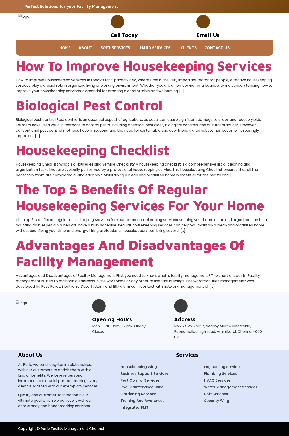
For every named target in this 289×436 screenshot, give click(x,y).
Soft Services (115, 47)
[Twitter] (255, 6)
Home (65, 47)
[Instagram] (267, 6)
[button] (116, 48)
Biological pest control (89, 105)
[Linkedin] (267, 429)
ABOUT (86, 47)
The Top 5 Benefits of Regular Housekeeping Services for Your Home (140, 197)
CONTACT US (217, 47)
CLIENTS (189, 47)
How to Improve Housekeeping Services (143, 66)
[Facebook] (244, 6)
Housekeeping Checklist (92, 150)
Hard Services (155, 47)
